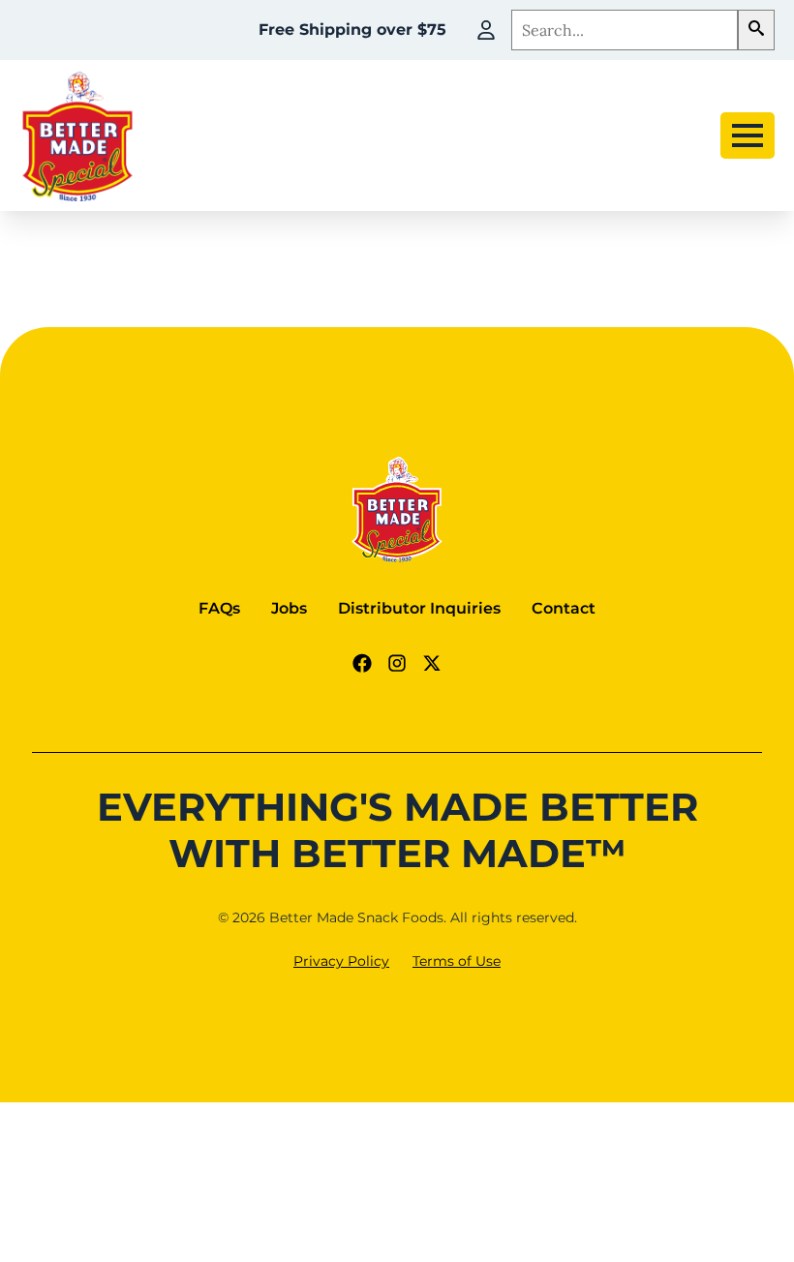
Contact (564, 608)
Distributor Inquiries (419, 608)
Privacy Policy (341, 961)
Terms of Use (456, 961)
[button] (756, 30)
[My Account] (486, 30)
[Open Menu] (747, 135)
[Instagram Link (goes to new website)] (397, 663)
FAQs (219, 608)
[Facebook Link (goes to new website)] (362, 663)
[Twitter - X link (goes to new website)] (431, 663)
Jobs (289, 608)
